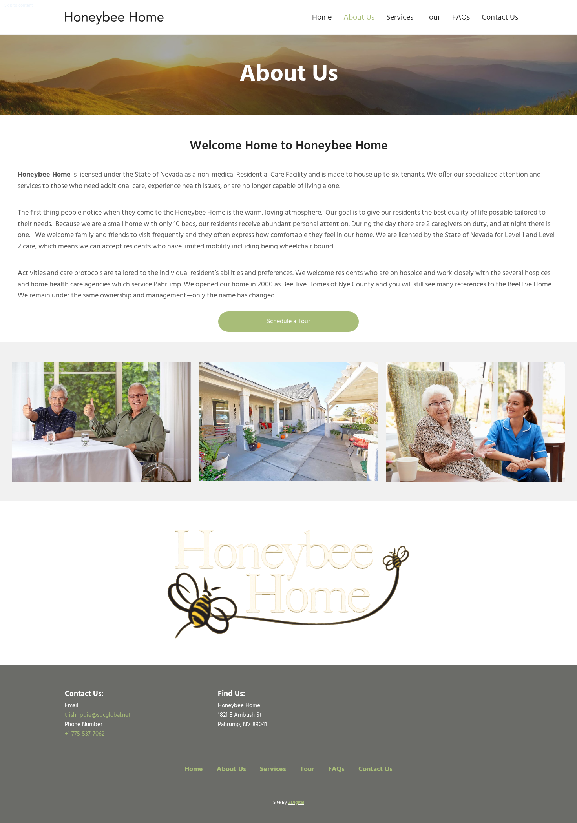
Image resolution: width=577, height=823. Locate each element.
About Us (358, 17)
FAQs (461, 17)
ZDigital (296, 803)
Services (399, 17)
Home (322, 17)
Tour (432, 17)
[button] (288, 321)
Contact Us (500, 17)
